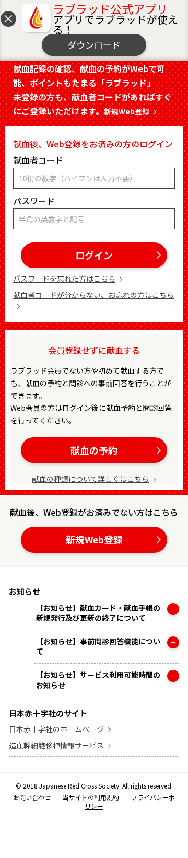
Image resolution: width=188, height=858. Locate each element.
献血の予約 (94, 450)
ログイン (94, 255)
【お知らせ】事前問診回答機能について (98, 646)
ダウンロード (94, 44)
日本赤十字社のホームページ (56, 729)
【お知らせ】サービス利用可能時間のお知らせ (98, 680)
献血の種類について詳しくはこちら (90, 478)
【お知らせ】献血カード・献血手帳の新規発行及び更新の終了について (98, 613)
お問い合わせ (32, 797)
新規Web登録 (126, 111)
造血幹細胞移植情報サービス (56, 745)
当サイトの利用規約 (91, 797)
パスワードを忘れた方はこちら (64, 278)
